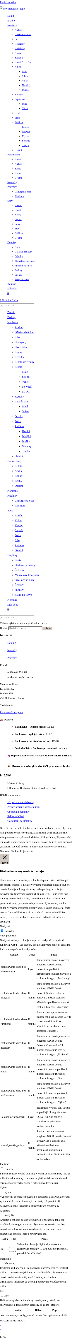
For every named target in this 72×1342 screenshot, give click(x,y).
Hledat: (4, 628)
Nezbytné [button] (5, 926)
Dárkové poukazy (25, 565)
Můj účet (12, 604)
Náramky (12, 490)
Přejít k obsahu (8, 2)
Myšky (26, 441)
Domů (11, 312)
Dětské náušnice (24, 332)
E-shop (11, 317)
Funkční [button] (4, 1164)
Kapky (19, 352)
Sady (10, 510)
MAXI (26, 391)
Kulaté (18, 366)
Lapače (19, 530)
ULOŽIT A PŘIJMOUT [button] (12, 1320)
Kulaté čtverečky (24, 361)
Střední (26, 376)
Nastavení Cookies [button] (9, 851)
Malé (25, 371)
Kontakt (12, 599)
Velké (25, 381)
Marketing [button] (5, 1258)
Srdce (18, 421)
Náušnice (12, 322)
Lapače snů (21, 401)
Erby (17, 337)
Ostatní (19, 456)
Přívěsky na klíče (25, 579)
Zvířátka (19, 426)
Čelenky (19, 570)
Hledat (47, 628)
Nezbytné (9, 931)
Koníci (26, 431)
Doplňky (12, 555)
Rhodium (20, 505)
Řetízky (19, 584)
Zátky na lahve (23, 594)
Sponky (19, 589)
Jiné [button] (2, 1291)
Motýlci (26, 436)
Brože (18, 560)
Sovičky (27, 446)
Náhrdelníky (14, 461)
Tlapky (26, 451)
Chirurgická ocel (24, 500)
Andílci (19, 327)
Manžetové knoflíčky (27, 574)
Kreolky (19, 356)
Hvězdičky (21, 347)
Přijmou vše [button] (26, 851)
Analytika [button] (5, 1210)
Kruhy (18, 480)
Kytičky (19, 396)
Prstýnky (12, 495)
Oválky (19, 416)
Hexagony (21, 342)
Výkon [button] (3, 1187)
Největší (27, 386)
